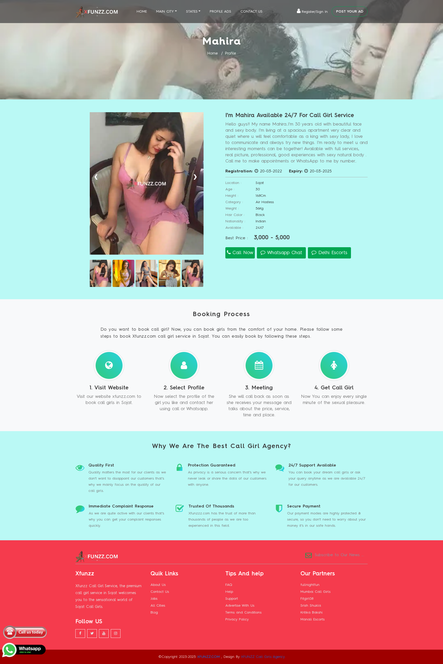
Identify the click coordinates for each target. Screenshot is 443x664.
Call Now (242, 252)
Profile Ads (220, 11)
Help (229, 592)
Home (142, 11)
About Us (158, 585)
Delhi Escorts (331, 252)
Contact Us (251, 11)
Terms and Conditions (243, 612)
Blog (154, 612)
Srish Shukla (310, 605)
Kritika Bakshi (311, 612)
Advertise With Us (239, 605)
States (192, 11)
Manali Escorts (312, 619)
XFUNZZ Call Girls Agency (263, 657)
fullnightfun (309, 585)
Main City (165, 11)
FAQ (228, 585)
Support (231, 598)
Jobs (153, 598)
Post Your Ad (349, 11)
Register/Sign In (315, 12)
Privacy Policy (237, 619)
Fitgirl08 (306, 598)
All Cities (157, 605)
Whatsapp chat (283, 252)
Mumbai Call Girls (315, 592)
